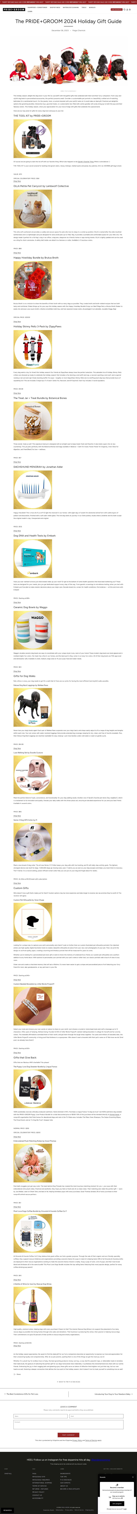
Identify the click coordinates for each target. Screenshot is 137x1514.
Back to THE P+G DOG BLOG (69, 1382)
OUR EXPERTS (65, 1483)
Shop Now (17, 181)
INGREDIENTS (65, 1473)
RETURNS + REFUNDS (40, 1489)
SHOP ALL (8, 1473)
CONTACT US (37, 1495)
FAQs (34, 1473)
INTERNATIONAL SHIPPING (42, 1483)
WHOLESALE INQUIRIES (41, 1480)
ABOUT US (64, 1486)
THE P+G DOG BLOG (70, 91)
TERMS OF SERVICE (39, 1486)
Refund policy (59, 1510)
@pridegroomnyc (100, 1459)
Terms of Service (91, 1440)
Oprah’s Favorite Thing (85, 162)
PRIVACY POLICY (38, 1492)
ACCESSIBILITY (37, 1498)
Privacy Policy (77, 1440)
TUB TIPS (63, 1477)
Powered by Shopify (48, 1510)
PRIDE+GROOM (65, 1507)
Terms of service (79, 1510)
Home (62, 91)
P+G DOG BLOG (66, 1480)
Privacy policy (69, 1510)
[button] (124, 10)
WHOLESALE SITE (38, 1477)
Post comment (68, 1435)
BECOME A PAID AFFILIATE (70, 1489)
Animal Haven (114, 1114)
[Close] (133, 1477)
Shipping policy (89, 1510)
